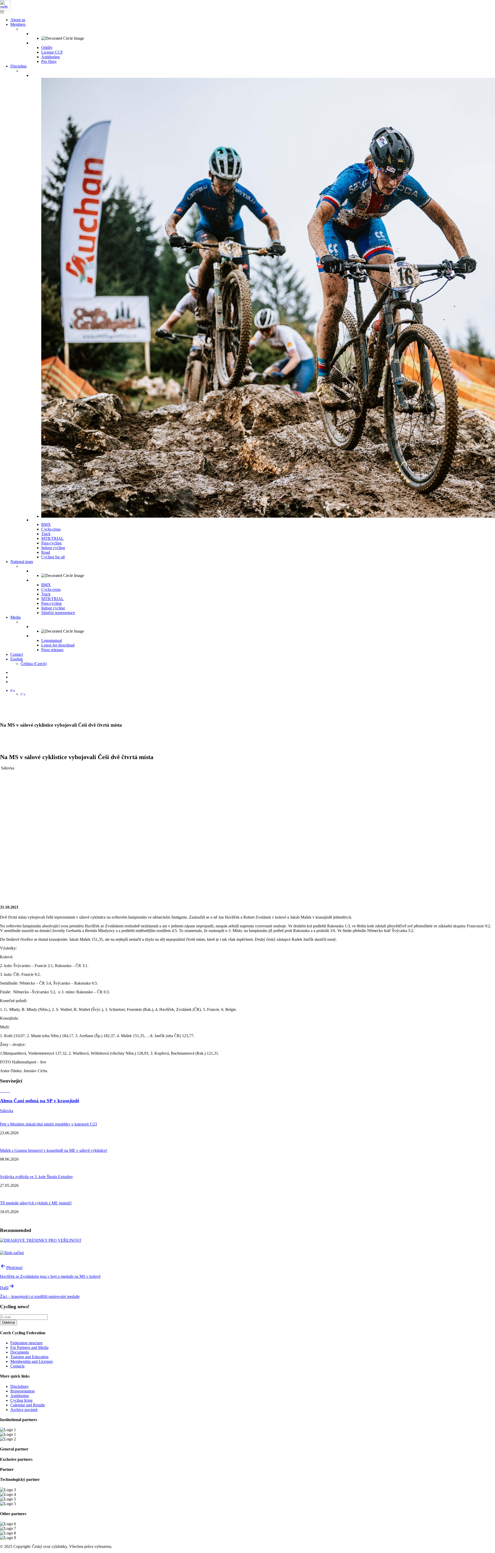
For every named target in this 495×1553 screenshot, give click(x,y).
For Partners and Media (29, 1347)
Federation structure (26, 1343)
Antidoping (50, 57)
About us (17, 20)
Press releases (52, 650)
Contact (16, 654)
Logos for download (58, 645)
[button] (12, 690)
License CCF (52, 52)
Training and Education (29, 1357)
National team (21, 561)
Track (46, 534)
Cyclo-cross (51, 529)
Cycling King (21, 1400)
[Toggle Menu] (2, 12)
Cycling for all (53, 557)
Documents (19, 1352)
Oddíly (47, 47)
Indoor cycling (53, 547)
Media (15, 617)
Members (18, 24)
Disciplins (18, 66)
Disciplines (19, 1386)
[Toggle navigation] (2, 11)
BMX (46, 524)
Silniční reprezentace (58, 612)
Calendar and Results (27, 1405)
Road (45, 552)
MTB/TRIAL (52, 538)
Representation (22, 1391)
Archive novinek (24, 1409)
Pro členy (49, 61)
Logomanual (51, 640)
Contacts (17, 1366)
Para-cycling (51, 543)
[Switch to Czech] (23, 694)
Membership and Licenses (31, 1361)
